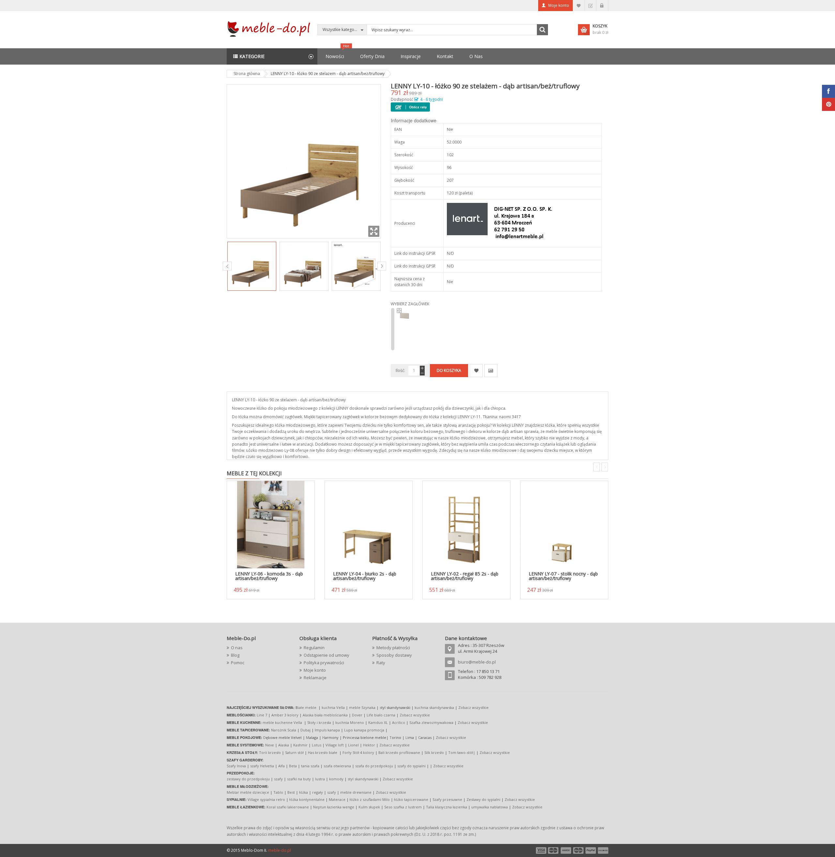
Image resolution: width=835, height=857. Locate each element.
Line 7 (262, 714)
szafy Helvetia (262, 765)
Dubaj (305, 729)
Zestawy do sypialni (483, 799)
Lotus (316, 744)
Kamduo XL (378, 722)
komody (336, 778)
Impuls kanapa (327, 729)
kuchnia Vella (333, 707)
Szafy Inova (236, 765)
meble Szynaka (362, 707)
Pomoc (237, 663)
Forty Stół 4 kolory (358, 752)
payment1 (541, 850)
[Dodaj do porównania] (490, 370)
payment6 (602, 850)
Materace (337, 799)
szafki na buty (299, 778)
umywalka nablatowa (489, 806)
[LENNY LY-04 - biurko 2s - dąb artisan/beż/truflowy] (368, 524)
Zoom (373, 231)
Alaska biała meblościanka (325, 714)
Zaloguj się (602, 5)
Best (291, 792)
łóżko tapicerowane (411, 799)
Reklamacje (315, 678)
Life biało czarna (381, 714)
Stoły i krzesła (319, 722)
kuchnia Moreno (349, 722)
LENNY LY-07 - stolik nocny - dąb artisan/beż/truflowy (563, 576)
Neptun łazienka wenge (333, 806)
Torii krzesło (270, 752)
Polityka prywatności (324, 663)
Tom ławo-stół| (461, 752)
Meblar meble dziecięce (248, 792)
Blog (235, 655)
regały (317, 792)
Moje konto (558, 5)
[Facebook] (828, 91)
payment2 (553, 850)
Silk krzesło (434, 752)
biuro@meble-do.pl (477, 662)
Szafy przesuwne (447, 799)
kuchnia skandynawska (434, 707)
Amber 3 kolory (284, 714)
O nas (237, 647)
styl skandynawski (363, 778)
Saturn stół (294, 752)
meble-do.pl (279, 850)
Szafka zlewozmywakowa (431, 722)
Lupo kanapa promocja (364, 729)
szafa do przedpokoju (374, 765)
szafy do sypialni (411, 765)
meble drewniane (356, 792)
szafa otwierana (337, 765)
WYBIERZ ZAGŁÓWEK (410, 304)
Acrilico (398, 722)
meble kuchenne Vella (283, 722)
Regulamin (314, 647)
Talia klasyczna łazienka (446, 806)
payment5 (591, 850)
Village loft (335, 744)
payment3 (566, 850)
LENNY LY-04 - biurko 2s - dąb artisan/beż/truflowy (364, 576)
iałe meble (307, 707)
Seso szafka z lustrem (403, 806)
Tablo (278, 792)
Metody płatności (393, 647)
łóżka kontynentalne (307, 799)
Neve (269, 744)
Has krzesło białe (322, 752)
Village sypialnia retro (266, 799)
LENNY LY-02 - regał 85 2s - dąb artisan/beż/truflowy (464, 576)
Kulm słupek (369, 806)
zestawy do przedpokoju (248, 778)
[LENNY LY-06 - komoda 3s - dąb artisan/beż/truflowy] (270, 524)
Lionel (353, 744)
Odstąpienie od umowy (326, 655)
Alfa (281, 765)
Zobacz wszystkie (473, 707)
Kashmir (300, 744)
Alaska (283, 744)
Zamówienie (590, 5)
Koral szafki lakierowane (287, 806)
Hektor (369, 744)
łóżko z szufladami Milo (370, 799)
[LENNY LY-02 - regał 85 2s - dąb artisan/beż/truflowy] (466, 524)
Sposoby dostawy (394, 655)
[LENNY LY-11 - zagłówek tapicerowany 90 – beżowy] (404, 316)
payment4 (579, 850)
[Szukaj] (542, 29)
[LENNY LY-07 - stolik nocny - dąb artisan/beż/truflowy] (564, 524)
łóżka (303, 792)
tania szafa (310, 765)
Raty (380, 663)
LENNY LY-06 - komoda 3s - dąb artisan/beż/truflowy (269, 576)
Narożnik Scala (283, 729)
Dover (357, 714)
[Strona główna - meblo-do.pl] (270, 28)
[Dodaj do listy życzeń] (476, 370)
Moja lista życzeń (579, 5)
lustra (320, 778)
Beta (293, 765)
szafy (278, 778)
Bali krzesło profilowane (399, 752)
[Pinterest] (828, 104)
